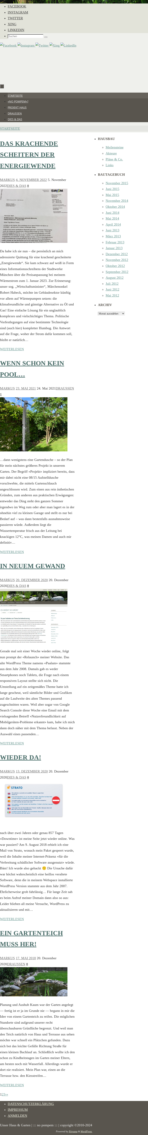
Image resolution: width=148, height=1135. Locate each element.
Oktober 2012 (115, 266)
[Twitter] (42, 45)
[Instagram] (26, 45)
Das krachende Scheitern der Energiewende (29, 155)
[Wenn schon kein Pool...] (33, 450)
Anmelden (17, 1116)
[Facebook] (9, 45)
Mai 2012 (112, 295)
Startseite (10, 128)
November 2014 (117, 201)
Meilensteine (115, 147)
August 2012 (115, 278)
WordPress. (86, 1131)
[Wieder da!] (33, 823)
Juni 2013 (112, 230)
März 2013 (113, 236)
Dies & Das (16, 186)
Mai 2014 (112, 218)
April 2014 (113, 224)
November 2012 (117, 260)
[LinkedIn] (68, 45)
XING (12, 24)
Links (110, 165)
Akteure (111, 153)
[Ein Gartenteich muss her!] (33, 995)
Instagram (18, 12)
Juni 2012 (112, 289)
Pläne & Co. (114, 159)
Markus (7, 180)
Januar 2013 (114, 248)
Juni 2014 (112, 213)
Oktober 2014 (115, 207)
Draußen (65, 388)
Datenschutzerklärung (31, 1104)
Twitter (15, 18)
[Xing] (55, 45)
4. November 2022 (31, 180)
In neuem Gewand (32, 566)
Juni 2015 (112, 189)
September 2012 (117, 272)
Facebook (17, 6)
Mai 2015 (112, 195)
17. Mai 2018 (26, 958)
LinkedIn (16, 30)
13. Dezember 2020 (32, 771)
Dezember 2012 (117, 254)
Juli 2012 (112, 284)
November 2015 (117, 183)
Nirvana (73, 1131)
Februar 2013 (115, 242)
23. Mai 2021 (26, 388)
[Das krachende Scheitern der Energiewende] (33, 242)
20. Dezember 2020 (32, 580)
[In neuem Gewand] (33, 642)
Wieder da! (20, 757)
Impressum (18, 1110)
